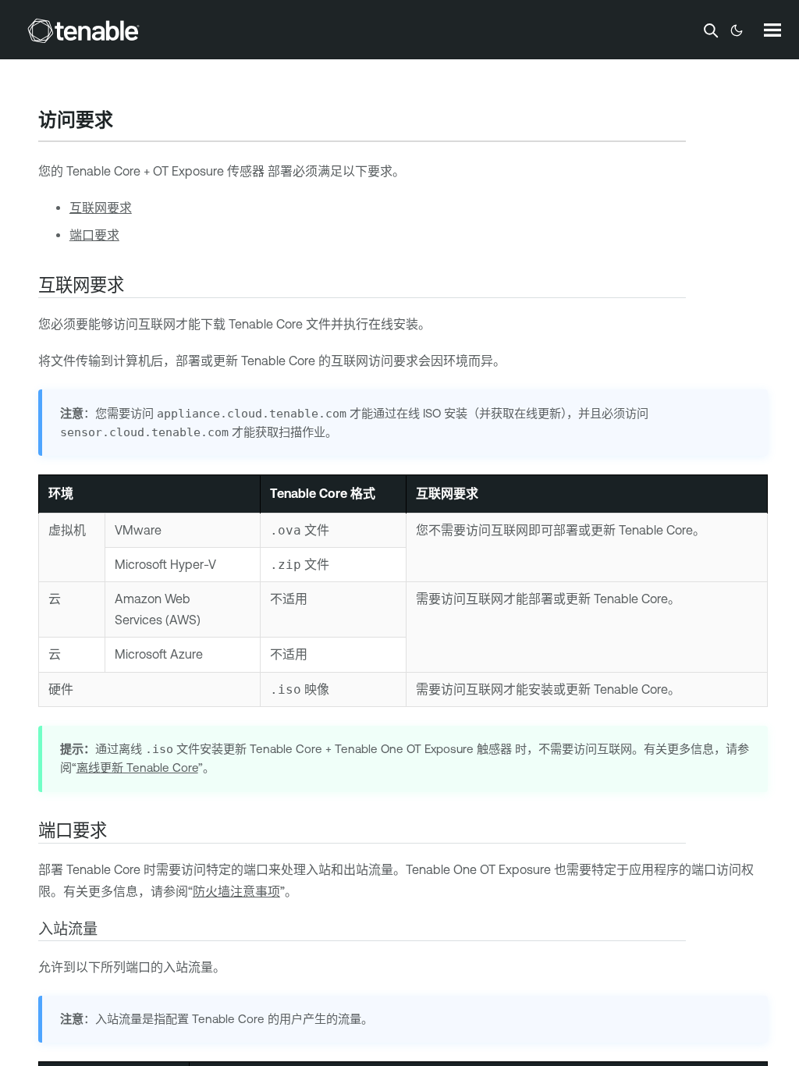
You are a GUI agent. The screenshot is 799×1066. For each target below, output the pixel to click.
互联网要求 (100, 208)
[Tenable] (83, 30)
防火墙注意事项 (236, 891)
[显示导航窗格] (772, 29)
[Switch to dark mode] (736, 30)
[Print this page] (126, 121)
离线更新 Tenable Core (137, 767)
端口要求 (94, 235)
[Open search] (711, 30)
